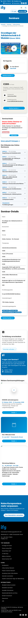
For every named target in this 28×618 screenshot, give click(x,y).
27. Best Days (5, 553)
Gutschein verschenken (7, 576)
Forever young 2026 (6, 548)
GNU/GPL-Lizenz (17, 610)
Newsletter (17, 3)
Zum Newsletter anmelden (14, 515)
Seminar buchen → (8, 75)
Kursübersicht (5, 565)
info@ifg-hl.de (17, 1)
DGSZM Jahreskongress (10, 400)
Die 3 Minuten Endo (8, 435)
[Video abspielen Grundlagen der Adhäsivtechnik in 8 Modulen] (14, 48)
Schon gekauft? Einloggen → (10, 141)
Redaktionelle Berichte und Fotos (9, 593)
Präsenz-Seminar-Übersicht (8, 570)
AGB (3, 601)
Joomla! (3, 610)
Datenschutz (5, 598)
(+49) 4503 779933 (7, 537)
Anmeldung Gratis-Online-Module (10, 573)
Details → (14, 412)
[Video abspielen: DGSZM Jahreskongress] (14, 390)
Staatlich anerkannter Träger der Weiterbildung (13, 578)
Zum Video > (6, 132)
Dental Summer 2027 (7, 559)
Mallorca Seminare (6, 556)
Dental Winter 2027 (6, 551)
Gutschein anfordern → (9, 349)
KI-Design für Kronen (7, 545)
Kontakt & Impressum (7, 595)
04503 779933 (7, 1)
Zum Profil (13, 68)
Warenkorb (8, 3)
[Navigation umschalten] (21, 8)
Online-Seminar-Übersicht (8, 568)
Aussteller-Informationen (7, 590)
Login (14, 11)
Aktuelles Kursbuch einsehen (8, 585)
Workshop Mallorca (8, 463)
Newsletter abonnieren (7, 587)
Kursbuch (21, 11)
